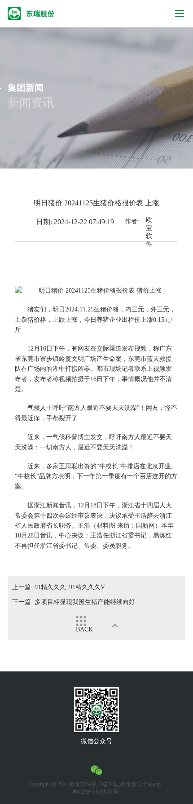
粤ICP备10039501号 (95, 792)
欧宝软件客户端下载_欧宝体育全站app (115, 784)
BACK (84, 629)
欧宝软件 (149, 222)
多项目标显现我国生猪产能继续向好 (73, 602)
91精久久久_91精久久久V (58, 587)
